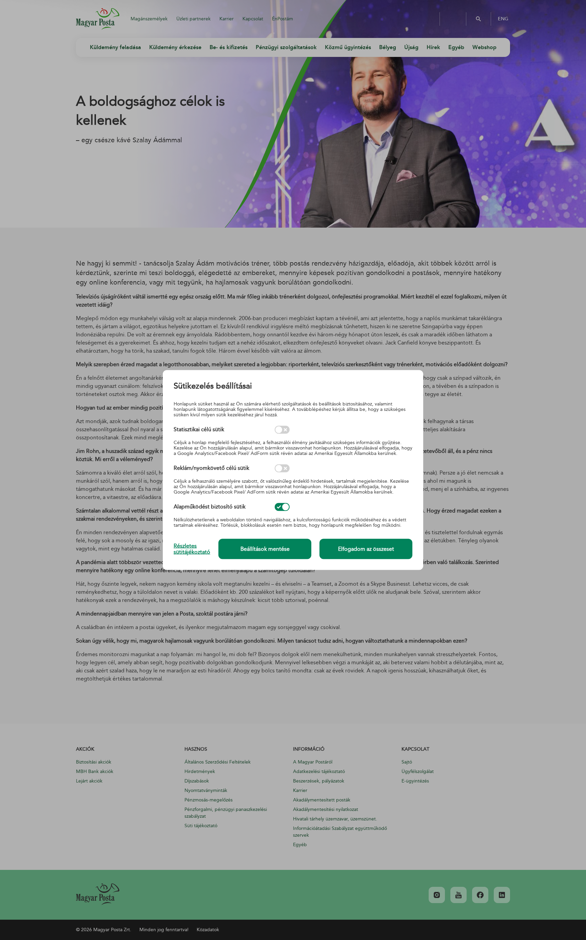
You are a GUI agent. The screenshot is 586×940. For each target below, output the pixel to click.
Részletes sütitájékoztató (192, 549)
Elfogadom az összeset (366, 549)
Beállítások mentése (265, 549)
